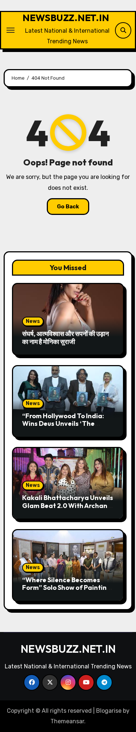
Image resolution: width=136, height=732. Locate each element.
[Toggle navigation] (10, 30)
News (33, 321)
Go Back (68, 206)
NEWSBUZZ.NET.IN (65, 18)
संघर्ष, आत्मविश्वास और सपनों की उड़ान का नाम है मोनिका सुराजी (65, 337)
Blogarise (108, 710)
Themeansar (67, 721)
